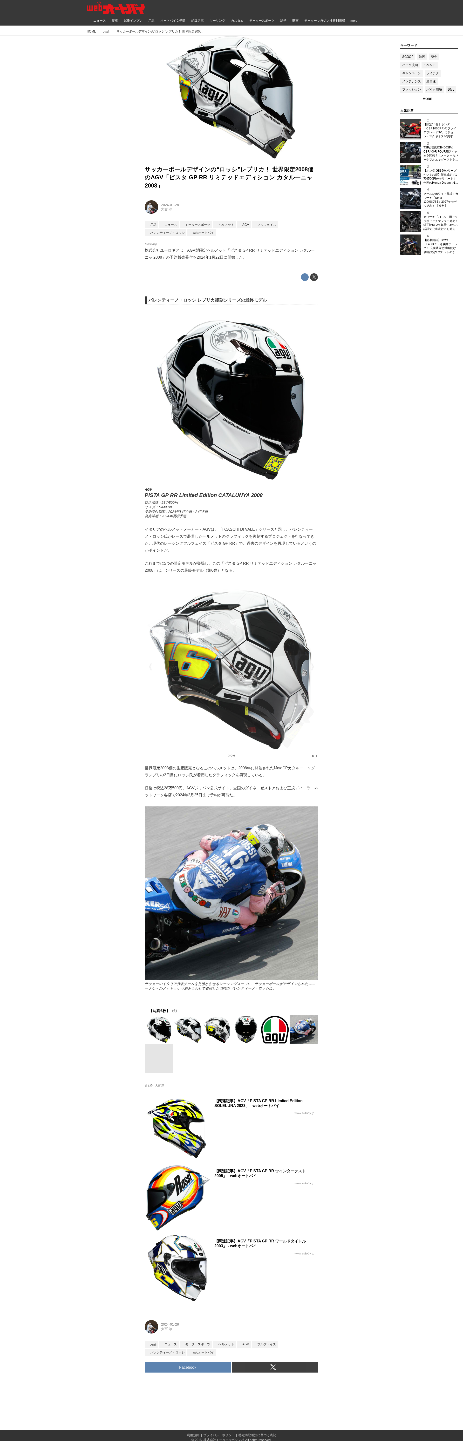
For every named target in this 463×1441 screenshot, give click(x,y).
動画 (422, 57)
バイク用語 (434, 89)
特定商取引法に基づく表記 (257, 1435)
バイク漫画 (410, 65)
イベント (429, 65)
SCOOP (408, 57)
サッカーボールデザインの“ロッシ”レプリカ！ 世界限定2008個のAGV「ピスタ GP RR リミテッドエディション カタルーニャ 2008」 (229, 177)
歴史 (434, 57)
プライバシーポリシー (219, 1435)
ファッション (411, 89)
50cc (451, 89)
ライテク (432, 73)
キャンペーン (411, 73)
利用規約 (193, 1435)
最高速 (431, 81)
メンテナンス (411, 81)
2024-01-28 (170, 205)
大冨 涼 (166, 209)
